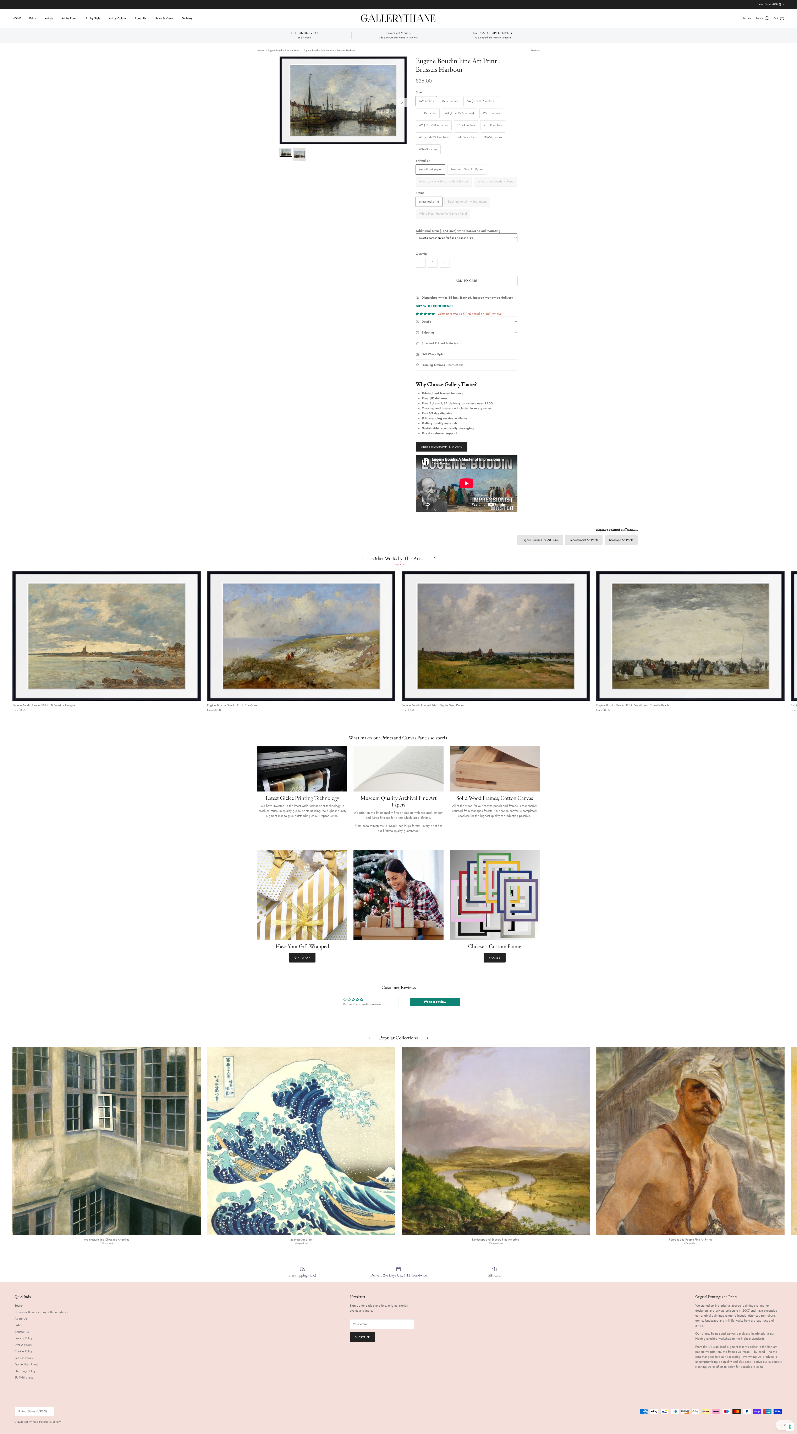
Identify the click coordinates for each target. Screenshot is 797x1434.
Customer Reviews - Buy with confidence (41, 1312)
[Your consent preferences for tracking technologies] (790, 1427)
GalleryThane (31, 1422)
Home (260, 50)
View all (398, 564)
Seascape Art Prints (621, 540)
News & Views (164, 18)
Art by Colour (117, 18)
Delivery (187, 18)
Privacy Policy (24, 1338)
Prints (33, 18)
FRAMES (494, 958)
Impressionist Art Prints (584, 540)
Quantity (421, 254)
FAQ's (18, 1325)
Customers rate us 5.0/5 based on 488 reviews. (470, 313)
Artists (49, 18)
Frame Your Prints (26, 1364)
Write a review (435, 1001)
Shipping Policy (25, 1371)
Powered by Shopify (50, 1422)
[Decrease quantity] (421, 263)
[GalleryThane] (399, 18)
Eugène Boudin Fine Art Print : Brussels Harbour (329, 50)
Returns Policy (24, 1358)
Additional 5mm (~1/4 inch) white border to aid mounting (458, 231)
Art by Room (69, 18)
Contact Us (22, 1331)
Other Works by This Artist (398, 558)
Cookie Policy (24, 1351)
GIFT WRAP (302, 958)
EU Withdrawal (24, 1377)
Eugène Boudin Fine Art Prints (283, 50)
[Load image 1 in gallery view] (343, 100)
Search (19, 1305)
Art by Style (93, 18)
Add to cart (467, 280)
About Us (140, 18)
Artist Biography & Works (441, 447)
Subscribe (362, 1337)
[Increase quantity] (445, 263)
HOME (16, 18)
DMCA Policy (23, 1345)
